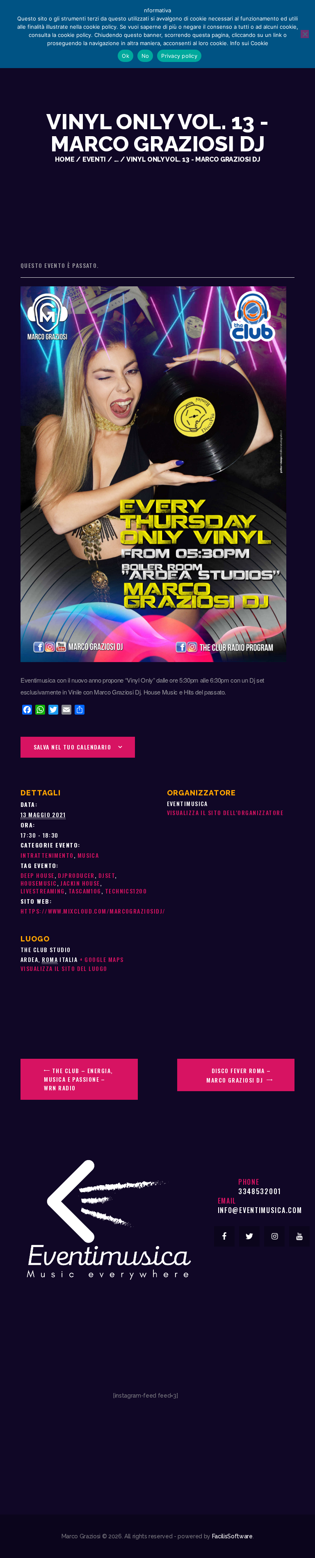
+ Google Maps (102, 959)
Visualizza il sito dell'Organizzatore (225, 812)
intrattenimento (47, 855)
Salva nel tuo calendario (73, 746)
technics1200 (126, 890)
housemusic (39, 883)
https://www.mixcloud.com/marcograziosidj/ (93, 911)
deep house (38, 875)
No (145, 56)
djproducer (76, 875)
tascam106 (84, 890)
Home (65, 159)
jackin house (80, 883)
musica (88, 855)
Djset (106, 875)
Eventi (94, 159)
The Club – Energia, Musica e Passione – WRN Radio (78, 1079)
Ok (125, 56)
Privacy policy (179, 56)
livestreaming (43, 890)
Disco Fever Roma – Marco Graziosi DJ (238, 1075)
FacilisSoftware (232, 1536)
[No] (305, 34)
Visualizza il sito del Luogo (64, 968)
